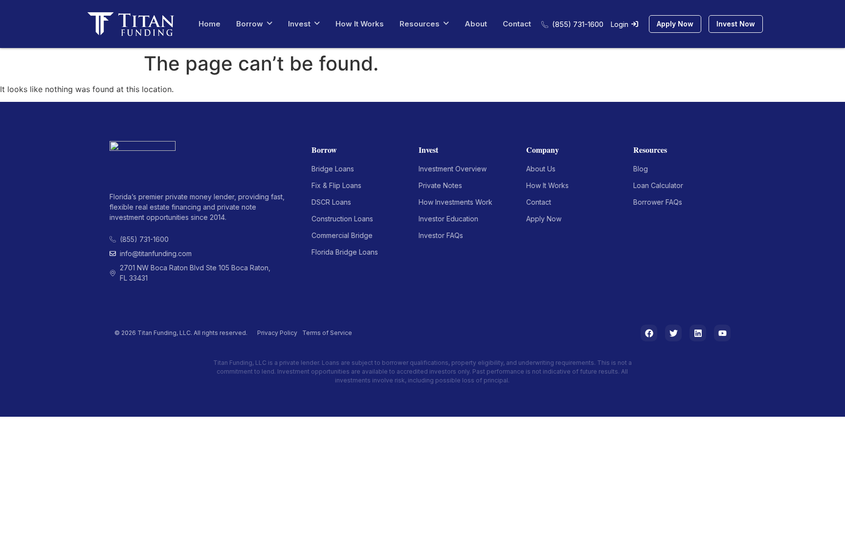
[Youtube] (722, 333)
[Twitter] (673, 333)
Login (619, 24)
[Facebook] (649, 333)
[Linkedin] (697, 333)
